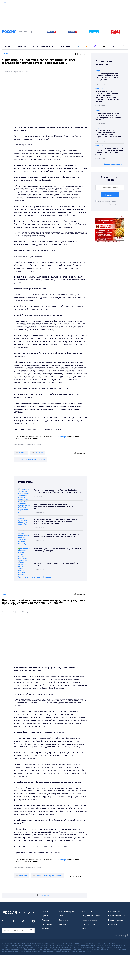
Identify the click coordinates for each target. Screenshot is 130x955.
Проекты (45, 916)
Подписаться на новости (109, 178)
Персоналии (47, 924)
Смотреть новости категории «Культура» (34, 577)
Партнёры (63, 924)
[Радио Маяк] (115, 33)
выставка (22, 453)
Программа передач (43, 46)
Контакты (66, 46)
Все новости (87, 911)
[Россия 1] (51, 32)
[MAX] (95, 46)
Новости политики (89, 920)
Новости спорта (88, 924)
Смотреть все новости (113, 164)
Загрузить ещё (47, 895)
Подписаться (109, 195)
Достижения (64, 920)
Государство (113, 924)
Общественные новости (92, 916)
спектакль (23, 876)
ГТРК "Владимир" (59, 437)
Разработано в (119, 935)
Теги (84, 928)
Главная (45, 911)
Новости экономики (116, 916)
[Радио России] (94, 32)
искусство (39, 453)
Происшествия (114, 911)
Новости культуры (115, 920)
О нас (8, 46)
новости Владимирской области (32, 459)
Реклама (22, 46)
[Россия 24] (72, 32)
